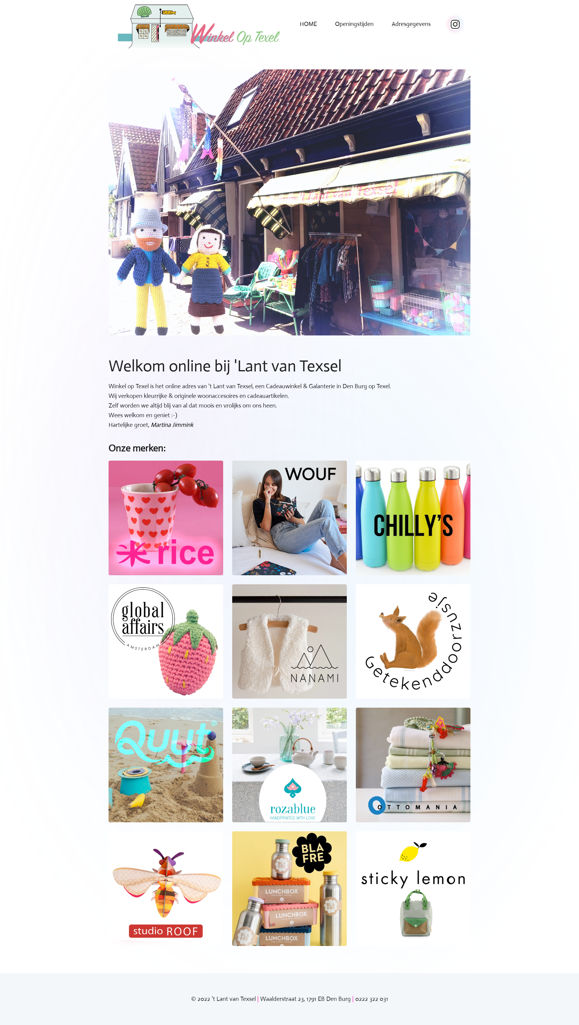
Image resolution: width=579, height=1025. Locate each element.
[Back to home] (199, 24)
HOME (308, 24)
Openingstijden (354, 24)
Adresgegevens (411, 24)
